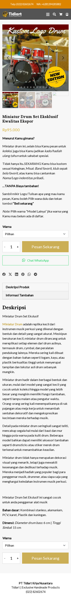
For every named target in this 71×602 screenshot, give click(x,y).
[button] (63, 57)
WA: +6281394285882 (48, 4)
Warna (7, 226)
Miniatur (8, 324)
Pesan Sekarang (45, 246)
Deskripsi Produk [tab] (17, 287)
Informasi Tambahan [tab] (20, 295)
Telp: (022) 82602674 (21, 4)
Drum (18, 324)
